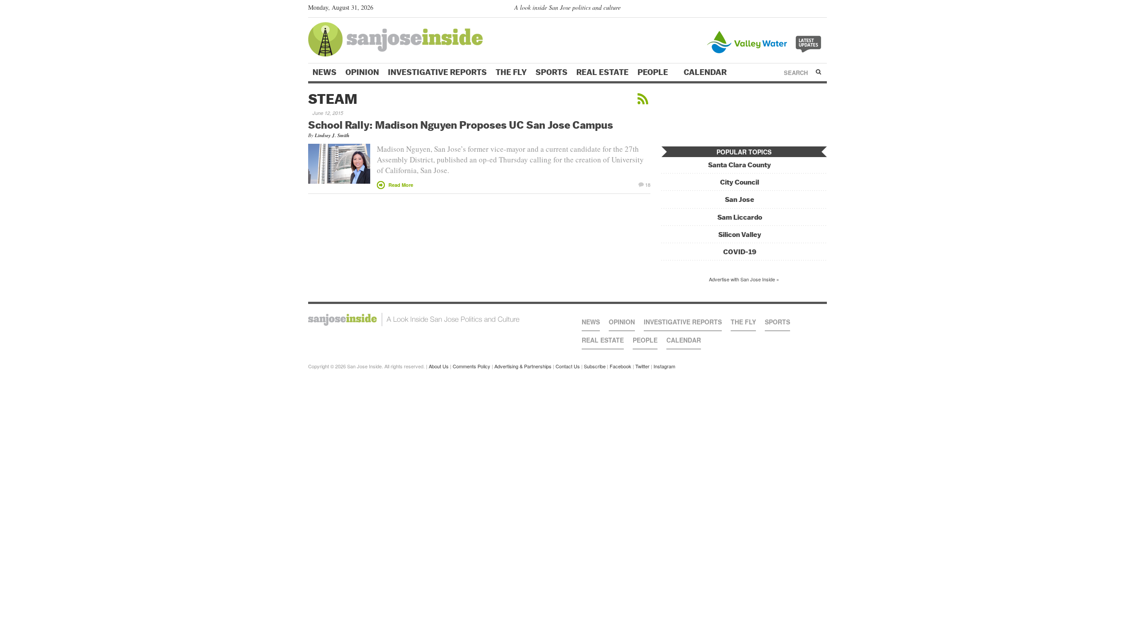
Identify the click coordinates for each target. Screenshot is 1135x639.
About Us (439, 366)
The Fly (511, 72)
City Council (739, 182)
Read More (400, 184)
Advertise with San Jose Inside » (744, 279)
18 (647, 184)
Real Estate (602, 72)
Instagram (664, 366)
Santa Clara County (739, 165)
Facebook (620, 366)
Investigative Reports (437, 72)
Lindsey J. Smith (332, 135)
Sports (552, 72)
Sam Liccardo (739, 217)
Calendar (706, 72)
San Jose (739, 199)
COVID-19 (739, 252)
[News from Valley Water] (766, 41)
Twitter (642, 366)
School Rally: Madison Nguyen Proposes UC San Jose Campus (460, 124)
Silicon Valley (739, 234)
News (325, 72)
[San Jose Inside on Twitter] (796, 9)
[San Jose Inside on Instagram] (822, 9)
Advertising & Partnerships (523, 366)
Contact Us (568, 366)
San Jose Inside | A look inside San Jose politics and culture (414, 319)
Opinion (362, 72)
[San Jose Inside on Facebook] (809, 9)
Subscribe (595, 366)
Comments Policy (471, 366)
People (654, 72)
